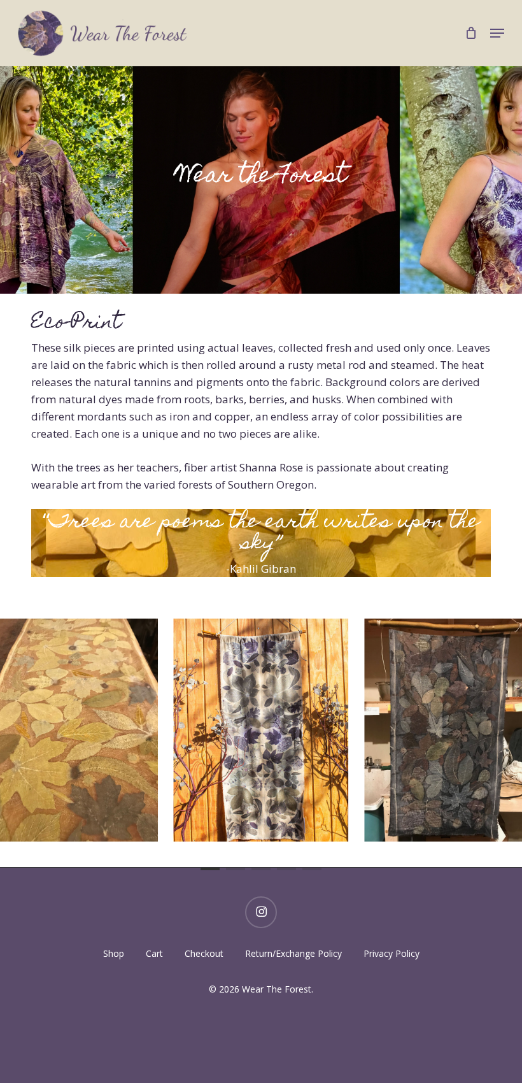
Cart (154, 953)
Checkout (204, 953)
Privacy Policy (391, 953)
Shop (113, 953)
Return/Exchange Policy (293, 953)
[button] (497, 33)
